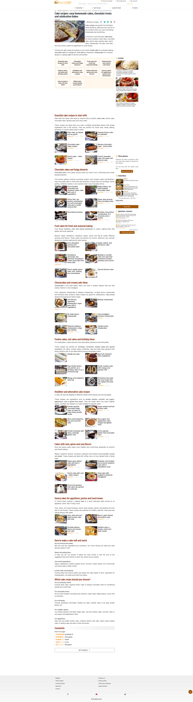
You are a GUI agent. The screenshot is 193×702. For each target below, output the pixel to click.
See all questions (133, 229)
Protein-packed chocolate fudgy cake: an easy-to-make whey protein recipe (74, 410)
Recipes (79, 8)
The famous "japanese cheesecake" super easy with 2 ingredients (74, 303)
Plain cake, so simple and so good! (75, 133)
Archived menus (125, 198)
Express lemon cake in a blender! (105, 133)
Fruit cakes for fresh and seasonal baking (91, 63)
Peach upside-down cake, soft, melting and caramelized (74, 271)
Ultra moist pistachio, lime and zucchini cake (75, 421)
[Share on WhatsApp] (108, 22)
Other (134, 8)
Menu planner (126, 171)
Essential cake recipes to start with (63, 63)
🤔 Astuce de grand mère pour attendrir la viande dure (124, 221)
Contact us (102, 678)
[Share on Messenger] (104, 22)
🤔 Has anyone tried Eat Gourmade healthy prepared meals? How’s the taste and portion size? (126, 216)
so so (67, 642)
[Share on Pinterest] (114, 22)
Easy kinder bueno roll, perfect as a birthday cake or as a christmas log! (75, 369)
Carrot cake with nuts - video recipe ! (75, 474)
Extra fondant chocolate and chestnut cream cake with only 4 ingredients (75, 190)
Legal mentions (103, 686)
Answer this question (120, 218)
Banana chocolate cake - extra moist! (105, 145)
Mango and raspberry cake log (75, 379)
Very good (68, 637)
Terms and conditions (105, 683)
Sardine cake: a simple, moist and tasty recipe (104, 529)
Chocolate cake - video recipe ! (73, 145)
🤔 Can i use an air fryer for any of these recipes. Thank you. (126, 225)
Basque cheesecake (105, 300)
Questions (116, 8)
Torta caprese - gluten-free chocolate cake (106, 433)
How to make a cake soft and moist (63, 83)
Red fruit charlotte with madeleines (105, 355)
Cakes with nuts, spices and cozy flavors (92, 72)
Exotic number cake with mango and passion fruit (105, 368)
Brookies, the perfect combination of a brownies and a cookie (106, 215)
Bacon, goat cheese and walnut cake (105, 516)
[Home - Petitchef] (55, 10)
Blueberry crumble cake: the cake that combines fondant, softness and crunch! (106, 258)
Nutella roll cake (73, 354)
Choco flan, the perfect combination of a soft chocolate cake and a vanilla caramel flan (75, 203)
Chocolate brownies (75, 212)
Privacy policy (103, 680)
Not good (68, 645)
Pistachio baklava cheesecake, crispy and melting (74, 328)
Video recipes (59, 680)
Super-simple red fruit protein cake (106, 407)
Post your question (128, 232)
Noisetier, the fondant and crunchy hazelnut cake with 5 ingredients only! (106, 464)
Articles (97, 8)
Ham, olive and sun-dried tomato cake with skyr (75, 517)
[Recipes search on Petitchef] (128, 3)
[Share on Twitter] (111, 22)
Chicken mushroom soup (131, 180)
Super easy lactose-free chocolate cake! (105, 200)
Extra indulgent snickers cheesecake (106, 315)
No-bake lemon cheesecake (73, 315)
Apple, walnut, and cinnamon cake (105, 244)
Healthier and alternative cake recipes (77, 72)
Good (67, 639)
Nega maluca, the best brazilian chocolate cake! (104, 188)
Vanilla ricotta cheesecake (103, 327)
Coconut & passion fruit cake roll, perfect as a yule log (75, 487)
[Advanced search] (131, 4)
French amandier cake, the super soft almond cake (105, 158)
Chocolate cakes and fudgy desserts (77, 63)
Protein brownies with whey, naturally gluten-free (75, 433)
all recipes (83, 650)
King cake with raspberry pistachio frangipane (105, 475)
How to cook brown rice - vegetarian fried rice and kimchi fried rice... (131, 188)
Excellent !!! (69, 634)
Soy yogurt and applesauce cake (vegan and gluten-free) (105, 422)
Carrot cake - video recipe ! (74, 157)
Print (133, 198)
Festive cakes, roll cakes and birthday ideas (63, 72)
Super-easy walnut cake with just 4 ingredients (74, 463)
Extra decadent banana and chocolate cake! (73, 245)
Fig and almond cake (106, 269)
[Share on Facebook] (101, 22)
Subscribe (127, 206)
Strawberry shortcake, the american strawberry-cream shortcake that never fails (75, 258)
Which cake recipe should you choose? (77, 83)
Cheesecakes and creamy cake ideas (106, 63)
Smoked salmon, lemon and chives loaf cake (74, 529)
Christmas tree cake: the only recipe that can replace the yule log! (105, 381)
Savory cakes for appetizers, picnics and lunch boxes (106, 73)
